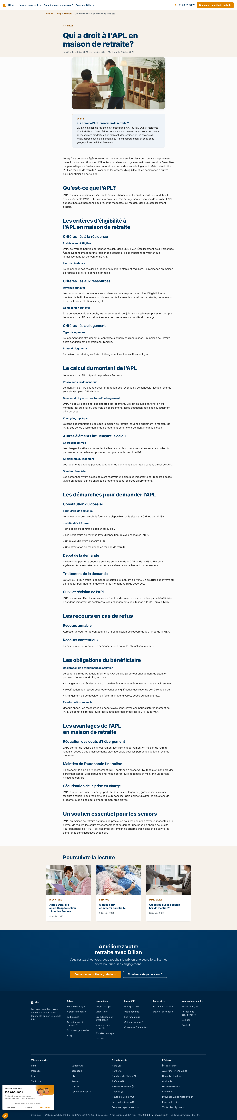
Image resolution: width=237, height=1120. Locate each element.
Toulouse (36, 1081)
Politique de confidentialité (189, 1013)
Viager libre (102, 1011)
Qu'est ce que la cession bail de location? (164, 906)
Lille (73, 1076)
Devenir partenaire (163, 1011)
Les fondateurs (132, 1017)
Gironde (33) (118, 1091)
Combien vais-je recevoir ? (58, 5)
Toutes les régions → (173, 1107)
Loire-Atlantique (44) (123, 1102)
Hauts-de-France (171, 1086)
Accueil (49, 13)
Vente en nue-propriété (103, 1026)
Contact (186, 1025)
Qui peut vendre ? (133, 1022)
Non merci (11, 1108)
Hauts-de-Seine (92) (123, 1097)
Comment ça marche (78, 1030)
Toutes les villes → (81, 1091)
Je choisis (28, 1108)
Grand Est (167, 1091)
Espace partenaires (163, 1006)
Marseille (36, 1071)
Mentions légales (191, 1006)
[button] (5, 1116)
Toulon (75, 1086)
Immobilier (156, 900)
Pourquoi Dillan (84, 5)
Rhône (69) (118, 1081)
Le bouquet (73, 1017)
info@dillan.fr (161, 1115)
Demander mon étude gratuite (215, 5)
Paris (33, 1065)
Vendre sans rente (29, 5)
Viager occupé (103, 1006)
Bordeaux (76, 1071)
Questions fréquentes (136, 1027)
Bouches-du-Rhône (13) (124, 1076)
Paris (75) (117, 1071)
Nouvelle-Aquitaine (172, 1076)
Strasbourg (77, 1065)
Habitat (68, 13)
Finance (104, 900)
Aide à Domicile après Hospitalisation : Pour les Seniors (62, 908)
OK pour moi (45, 1108)
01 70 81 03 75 (145, 1115)
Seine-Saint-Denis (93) (124, 1086)
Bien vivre (55, 900)
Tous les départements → (125, 1107)
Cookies (186, 1020)
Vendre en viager (76, 1006)
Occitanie (167, 1081)
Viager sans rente (76, 1011)
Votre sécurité (131, 1011)
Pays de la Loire (170, 1102)
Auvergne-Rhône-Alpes (174, 1071)
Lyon (33, 1076)
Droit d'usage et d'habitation (104, 1018)
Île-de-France (169, 1065)
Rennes (75, 1081)
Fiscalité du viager (105, 1033)
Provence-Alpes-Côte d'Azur (177, 1097)
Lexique (100, 1038)
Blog (59, 13)
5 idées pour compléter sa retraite (112, 906)
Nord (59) (117, 1065)
